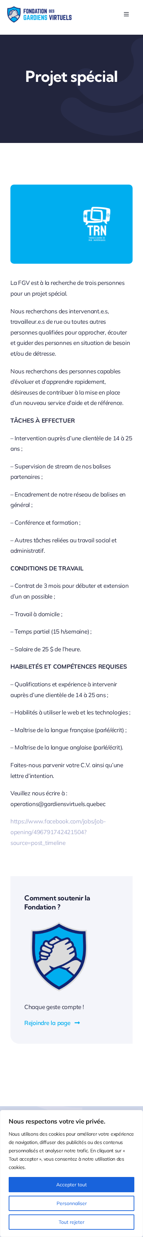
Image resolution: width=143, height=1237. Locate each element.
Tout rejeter (71, 1222)
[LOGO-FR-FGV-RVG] (39, 8)
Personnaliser (72, 1203)
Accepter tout (71, 1184)
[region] (71, 1173)
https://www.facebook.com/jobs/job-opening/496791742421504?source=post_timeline (58, 831)
